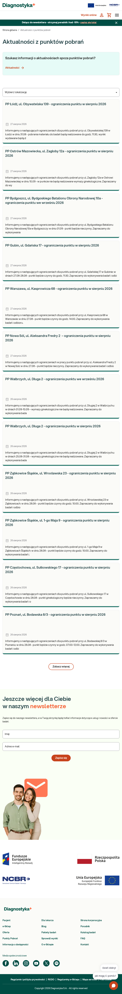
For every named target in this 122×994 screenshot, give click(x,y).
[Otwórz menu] (116, 15)
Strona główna (10, 30)
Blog (43, 926)
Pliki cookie (106, 980)
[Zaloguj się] (101, 15)
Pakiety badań (48, 932)
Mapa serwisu (89, 980)
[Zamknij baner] (116, 23)
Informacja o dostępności (15, 945)
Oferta (6, 932)
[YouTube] (36, 963)
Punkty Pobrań (10, 939)
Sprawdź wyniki (49, 939)
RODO (51, 980)
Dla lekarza (47, 920)
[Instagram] (26, 963)
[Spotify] (56, 963)
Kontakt (85, 945)
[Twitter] (46, 963)
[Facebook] (6, 963)
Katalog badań (88, 932)
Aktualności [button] (12, 68)
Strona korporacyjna (91, 920)
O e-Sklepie (47, 945)
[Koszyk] (109, 15)
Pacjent (6, 920)
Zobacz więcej (61, 666)
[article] (61, 121)
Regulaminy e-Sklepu (68, 980)
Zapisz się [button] (61, 758)
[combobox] (61, 92)
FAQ (83, 939)
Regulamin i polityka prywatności (28, 980)
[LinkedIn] (16, 963)
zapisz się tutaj (88, 22)
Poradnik (85, 926)
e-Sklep (7, 926)
